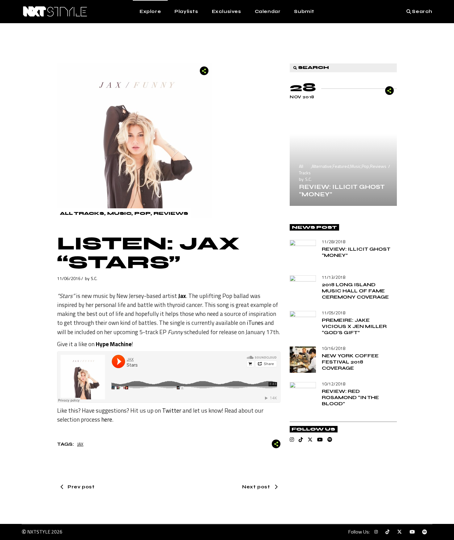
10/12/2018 (333, 384)
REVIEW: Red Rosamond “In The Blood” (350, 397)
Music (119, 213)
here (106, 419)
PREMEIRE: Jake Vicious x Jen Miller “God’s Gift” (354, 326)
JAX (80, 444)
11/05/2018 (333, 312)
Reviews (170, 213)
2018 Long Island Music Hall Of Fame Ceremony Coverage (355, 291)
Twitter (171, 410)
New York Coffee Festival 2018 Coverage (350, 362)
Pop (142, 213)
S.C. (94, 278)
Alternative (322, 166)
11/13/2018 (333, 277)
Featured (341, 166)
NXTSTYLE (38, 531)
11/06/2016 (69, 278)
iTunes (255, 322)
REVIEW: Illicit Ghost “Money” (342, 190)
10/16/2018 (333, 348)
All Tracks (82, 213)
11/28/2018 (333, 241)
